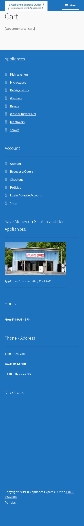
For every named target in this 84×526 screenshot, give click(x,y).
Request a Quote (21, 171)
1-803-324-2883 (15, 354)
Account (15, 164)
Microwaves (18, 82)
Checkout (16, 179)
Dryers (14, 106)
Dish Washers (19, 74)
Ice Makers (17, 122)
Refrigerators (19, 90)
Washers (16, 98)
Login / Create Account (26, 195)
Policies (15, 187)
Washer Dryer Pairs (23, 114)
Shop (13, 203)
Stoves (14, 130)
